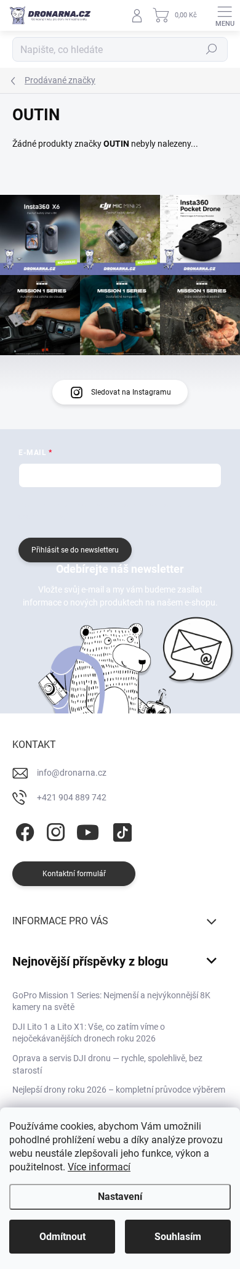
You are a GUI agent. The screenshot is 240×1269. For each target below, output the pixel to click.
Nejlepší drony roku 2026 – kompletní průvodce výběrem (118, 1089)
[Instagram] (54, 830)
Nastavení (120, 1196)
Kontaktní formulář (74, 873)
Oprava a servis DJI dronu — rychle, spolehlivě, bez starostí (107, 1064)
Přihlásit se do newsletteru (75, 550)
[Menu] (224, 15)
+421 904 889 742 (71, 797)
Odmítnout (62, 1236)
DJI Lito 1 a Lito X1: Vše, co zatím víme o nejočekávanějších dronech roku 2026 (88, 1033)
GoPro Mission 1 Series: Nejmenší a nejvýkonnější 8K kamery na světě (111, 1001)
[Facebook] (23, 830)
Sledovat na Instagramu (131, 392)
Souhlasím (177, 1236)
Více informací (99, 1167)
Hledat (212, 49)
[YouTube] (88, 830)
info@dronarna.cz (71, 773)
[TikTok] (120, 830)
